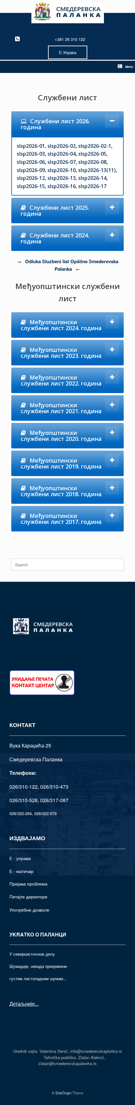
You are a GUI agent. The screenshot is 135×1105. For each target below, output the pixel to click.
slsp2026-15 (31, 186)
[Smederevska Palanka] (67, 12)
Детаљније (22, 1003)
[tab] (67, 124)
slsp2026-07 (61, 161)
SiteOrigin (63, 1092)
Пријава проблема (28, 883)
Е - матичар (21, 871)
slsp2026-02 (61, 145)
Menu (129, 66)
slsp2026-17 (92, 186)
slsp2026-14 (92, 178)
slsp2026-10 (61, 170)
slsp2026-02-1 (94, 145)
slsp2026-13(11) (97, 170)
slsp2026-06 (31, 161)
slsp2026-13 (61, 178)
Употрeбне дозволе (29, 910)
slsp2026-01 (31, 145)
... (37, 1003)
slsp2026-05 (92, 153)
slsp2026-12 (31, 178)
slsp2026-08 (92, 161)
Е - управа (20, 858)
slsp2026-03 (31, 153)
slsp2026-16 (61, 186)
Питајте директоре (28, 896)
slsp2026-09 (31, 170)
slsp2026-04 (61, 153)
